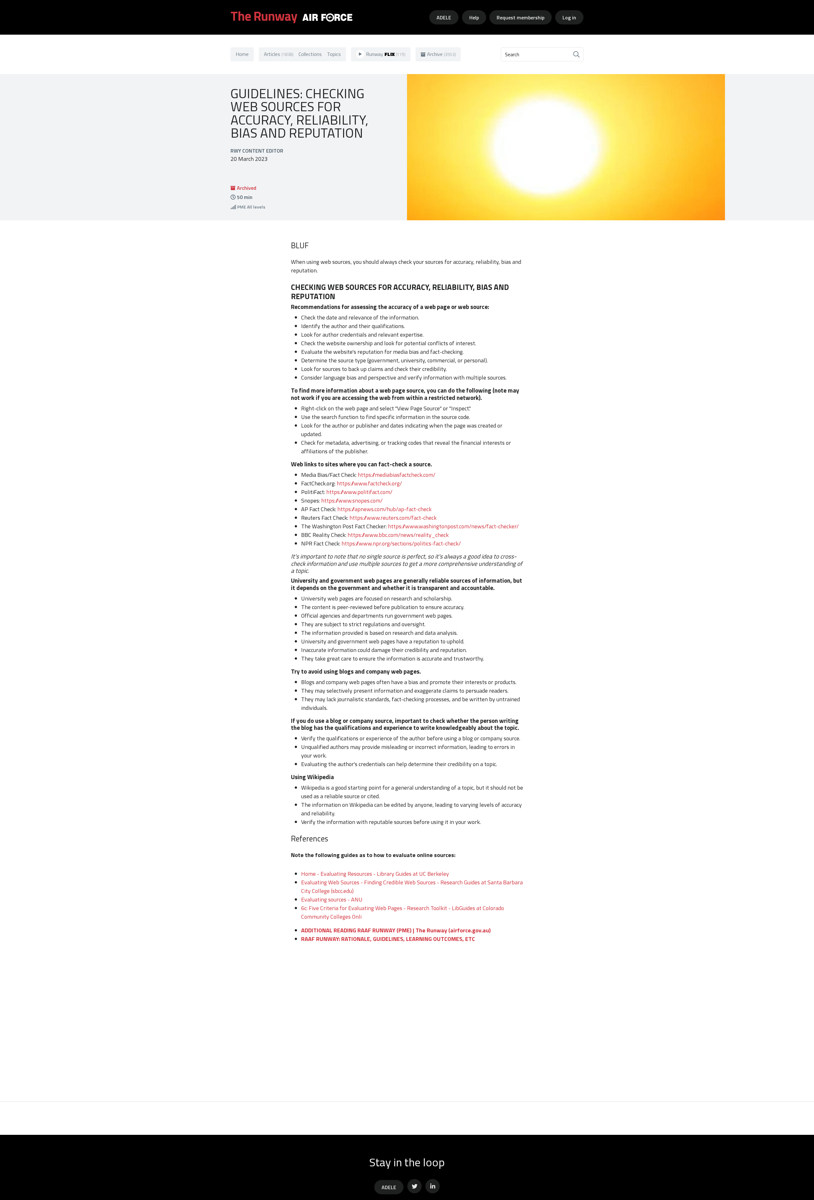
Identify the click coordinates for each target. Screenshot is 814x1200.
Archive (441, 54)
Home (242, 54)
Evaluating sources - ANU (331, 899)
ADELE (444, 17)
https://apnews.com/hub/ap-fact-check (384, 509)
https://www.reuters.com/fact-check (393, 517)
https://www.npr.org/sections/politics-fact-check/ (401, 543)
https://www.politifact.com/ (359, 492)
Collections (310, 54)
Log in (569, 17)
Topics (334, 54)
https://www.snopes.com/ (352, 500)
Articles (278, 54)
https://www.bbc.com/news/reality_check (398, 535)
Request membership (520, 17)
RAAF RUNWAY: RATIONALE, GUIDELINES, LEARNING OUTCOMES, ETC (388, 939)
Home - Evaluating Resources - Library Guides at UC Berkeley (375, 873)
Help (474, 17)
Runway (385, 54)
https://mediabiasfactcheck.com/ (396, 474)
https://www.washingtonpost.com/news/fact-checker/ (453, 526)
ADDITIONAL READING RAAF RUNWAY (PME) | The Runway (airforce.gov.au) (396, 930)
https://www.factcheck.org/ (369, 483)
